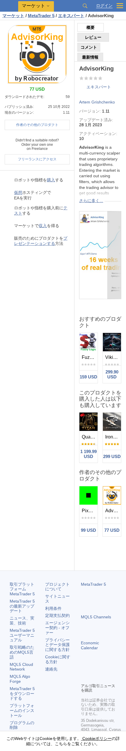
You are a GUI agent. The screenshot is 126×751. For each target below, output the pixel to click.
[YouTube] (112, 668)
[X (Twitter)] (103, 668)
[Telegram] (93, 668)
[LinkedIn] (84, 677)
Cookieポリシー (96, 738)
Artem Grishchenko (97, 102)
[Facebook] (84, 668)
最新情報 (90, 57)
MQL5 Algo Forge (20, 679)
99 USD (88, 530)
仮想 (18, 192)
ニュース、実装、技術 (22, 620)
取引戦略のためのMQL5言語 (22, 652)
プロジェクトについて (57, 587)
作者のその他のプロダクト (37, 125)
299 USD (112, 456)
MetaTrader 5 (93, 584)
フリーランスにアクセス (37, 159)
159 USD (88, 376)
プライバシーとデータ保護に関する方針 (57, 645)
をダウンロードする (22, 693)
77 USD (112, 530)
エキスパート (98, 87)
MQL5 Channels (96, 617)
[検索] (84, 5)
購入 (51, 180)
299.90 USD (111, 374)
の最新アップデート (22, 606)
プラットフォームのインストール (22, 710)
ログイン (104, 5)
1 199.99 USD (88, 454)
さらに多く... (91, 200)
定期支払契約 (57, 615)
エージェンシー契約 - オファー (57, 627)
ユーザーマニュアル (22, 635)
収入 (43, 225)
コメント (89, 47)
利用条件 (53, 608)
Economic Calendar (90, 645)
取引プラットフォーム (22, 589)
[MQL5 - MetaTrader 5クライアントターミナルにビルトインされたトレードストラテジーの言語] (9, 5)
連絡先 (51, 669)
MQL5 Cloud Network (21, 667)
